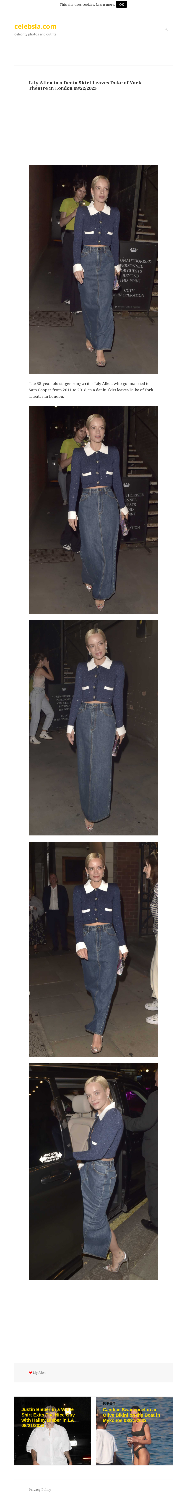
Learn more (105, 4)
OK (121, 4)
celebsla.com (35, 26)
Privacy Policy (40, 1489)
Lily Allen (39, 1372)
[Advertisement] (93, 128)
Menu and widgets (166, 35)
